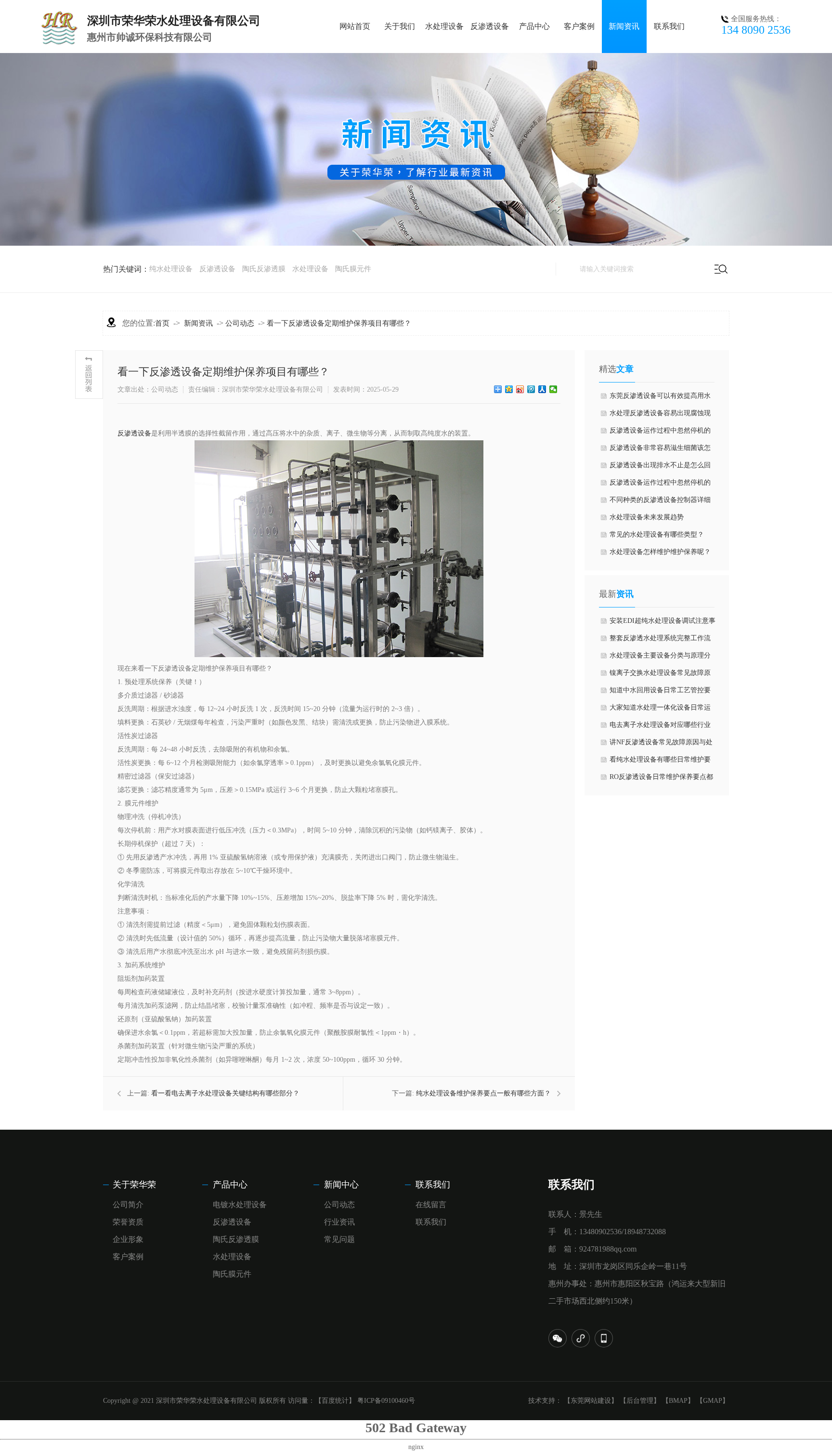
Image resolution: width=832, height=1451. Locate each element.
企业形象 (128, 1239)
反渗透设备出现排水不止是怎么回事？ (660, 468)
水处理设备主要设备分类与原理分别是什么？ (660, 658)
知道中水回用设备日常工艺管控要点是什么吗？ (660, 692)
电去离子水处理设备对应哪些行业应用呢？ (660, 727)
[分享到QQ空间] (509, 389)
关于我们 (399, 26)
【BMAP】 (678, 1400)
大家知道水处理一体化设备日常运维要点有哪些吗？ (660, 710)
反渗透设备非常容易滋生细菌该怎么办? (660, 450)
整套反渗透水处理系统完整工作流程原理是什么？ (660, 640)
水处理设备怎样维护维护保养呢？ (660, 551)
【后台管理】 (640, 1400)
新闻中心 (341, 1184)
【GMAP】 (712, 1400)
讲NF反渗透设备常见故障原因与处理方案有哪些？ (661, 745)
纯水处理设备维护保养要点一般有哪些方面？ (483, 1093)
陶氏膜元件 (353, 269)
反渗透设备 (489, 26)
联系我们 (669, 26)
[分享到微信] (553, 389)
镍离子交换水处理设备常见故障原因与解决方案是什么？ (660, 675)
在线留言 (431, 1204)
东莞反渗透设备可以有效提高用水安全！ (660, 398)
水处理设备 (444, 26)
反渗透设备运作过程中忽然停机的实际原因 (660, 433)
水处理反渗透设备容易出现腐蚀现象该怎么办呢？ (660, 415)
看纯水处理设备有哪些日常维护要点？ (660, 762)
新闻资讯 (624, 26)
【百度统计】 (335, 1400)
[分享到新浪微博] (520, 389)
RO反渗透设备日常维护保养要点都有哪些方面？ (661, 779)
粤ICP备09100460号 (386, 1400)
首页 (162, 323)
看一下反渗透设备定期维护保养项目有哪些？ (339, 323)
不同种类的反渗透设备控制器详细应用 (660, 502)
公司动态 (239, 323)
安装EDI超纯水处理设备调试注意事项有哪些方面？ (662, 623)
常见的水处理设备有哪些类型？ (657, 534)
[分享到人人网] (542, 389)
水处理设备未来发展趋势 (647, 517)
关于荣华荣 (134, 1184)
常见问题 (339, 1239)
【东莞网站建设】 (591, 1400)
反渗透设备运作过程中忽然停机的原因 (660, 485)
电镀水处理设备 (240, 1204)
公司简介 (128, 1204)
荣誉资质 (128, 1222)
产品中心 (534, 26)
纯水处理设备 (171, 269)
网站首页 (354, 26)
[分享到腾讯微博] (531, 389)
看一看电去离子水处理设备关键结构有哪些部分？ (225, 1093)
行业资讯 (339, 1222)
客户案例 (579, 26)
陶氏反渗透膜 (264, 269)
